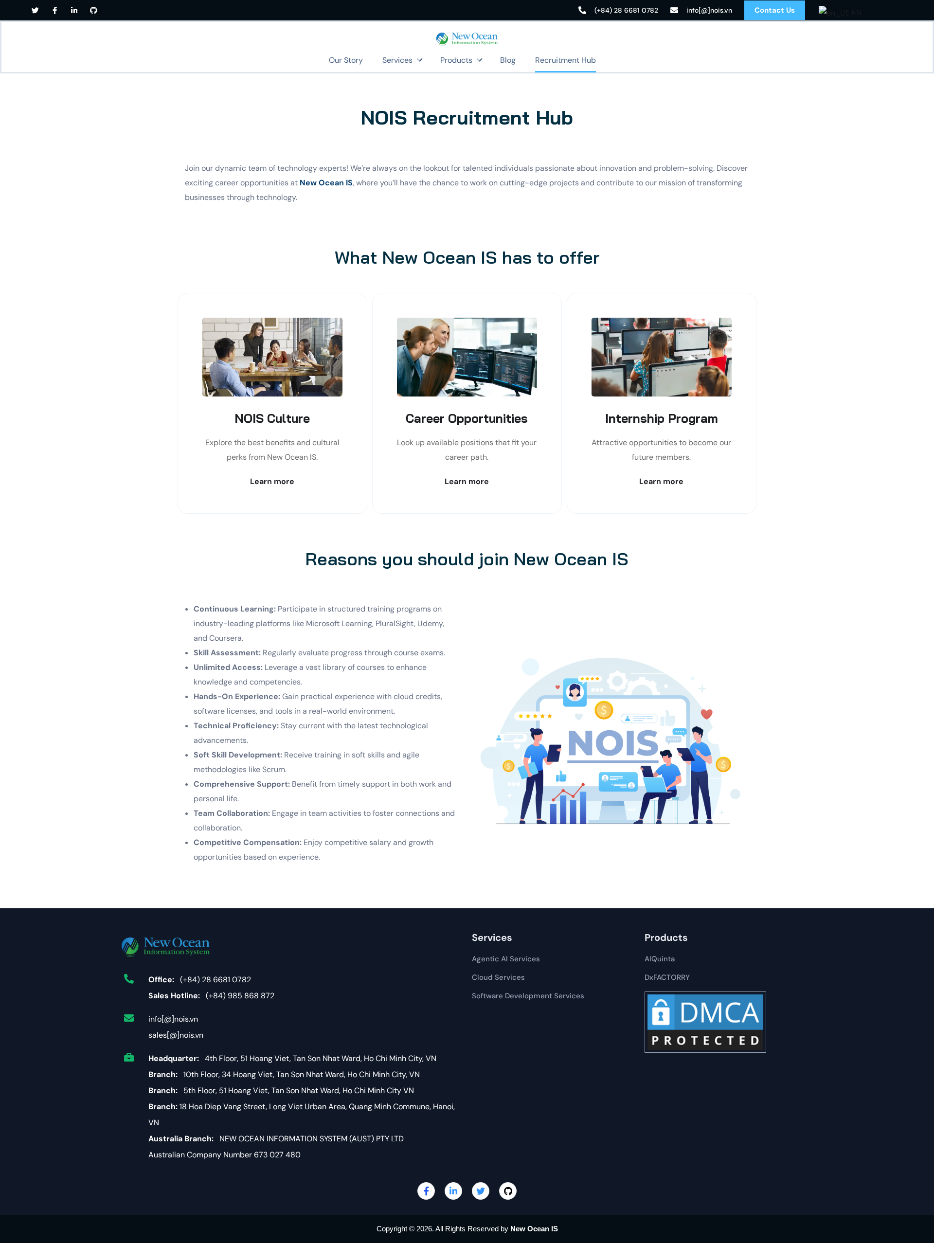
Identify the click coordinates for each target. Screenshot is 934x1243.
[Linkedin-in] (74, 10)
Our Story (346, 60)
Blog (508, 60)
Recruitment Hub (565, 60)
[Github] (93, 10)
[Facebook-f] (54, 10)
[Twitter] (35, 10)
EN (853, 12)
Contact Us (774, 10)
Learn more (272, 481)
